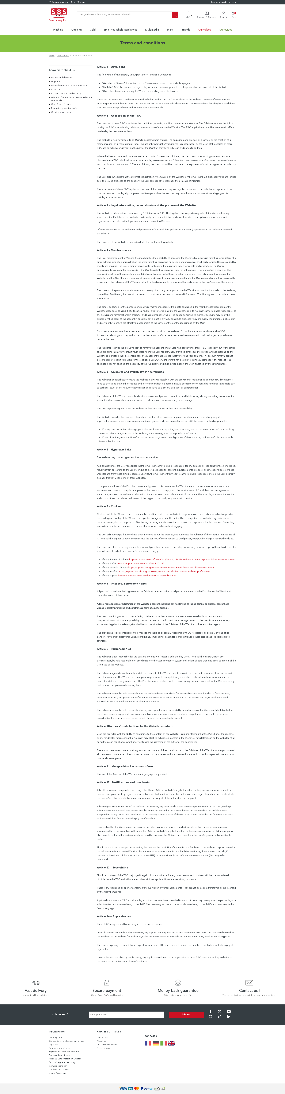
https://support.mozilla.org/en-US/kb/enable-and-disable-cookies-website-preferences (164, 572)
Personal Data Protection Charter (65, 1059)
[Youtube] (229, 1014)
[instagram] (210, 1019)
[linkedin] (229, 1019)
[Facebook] (210, 1014)
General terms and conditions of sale (69, 86)
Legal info (56, 82)
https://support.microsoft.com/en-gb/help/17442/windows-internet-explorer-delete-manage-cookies (182, 560)
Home (51, 56)
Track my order (56, 1037)
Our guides (225, 29)
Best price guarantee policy (64, 108)
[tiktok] (220, 1019)
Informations (63, 56)
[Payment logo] (142, 1089)
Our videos (204, 29)
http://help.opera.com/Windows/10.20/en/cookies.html (147, 576)
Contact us (102, 1037)
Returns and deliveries (61, 78)
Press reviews (103, 1048)
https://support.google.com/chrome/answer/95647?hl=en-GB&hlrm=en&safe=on (171, 568)
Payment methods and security (66, 94)
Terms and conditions (59, 1055)
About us (55, 90)
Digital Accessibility (58, 1073)
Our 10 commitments (61, 104)
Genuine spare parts (61, 112)
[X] (220, 1014)
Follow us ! (59, 1014)
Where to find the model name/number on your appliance (71, 99)
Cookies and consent (59, 1069)
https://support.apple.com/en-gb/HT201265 (140, 564)
